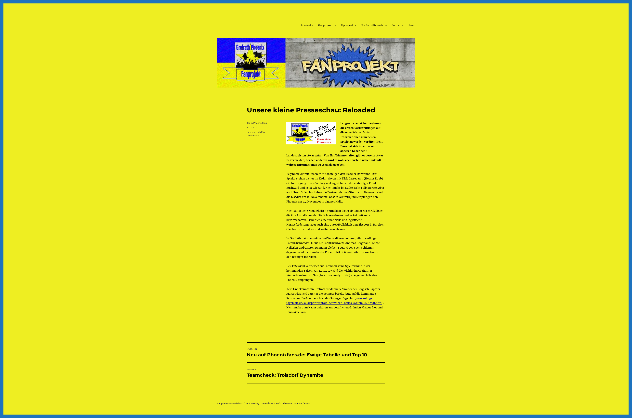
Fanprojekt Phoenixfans (230, 403)
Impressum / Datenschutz (259, 403)
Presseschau (253, 135)
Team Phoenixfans (257, 123)
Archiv (395, 25)
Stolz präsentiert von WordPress (293, 403)
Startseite (307, 25)
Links (411, 25)
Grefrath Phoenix (372, 25)
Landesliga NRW (256, 132)
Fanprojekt (325, 25)
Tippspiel (347, 25)
